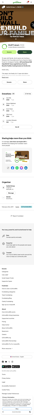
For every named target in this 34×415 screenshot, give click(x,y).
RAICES (19, 7)
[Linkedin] (25, 168)
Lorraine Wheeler (11, 120)
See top (28, 93)
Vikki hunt (9, 114)
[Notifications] (27, 2)
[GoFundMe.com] (17, 2)
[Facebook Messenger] (21, 168)
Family (17, 207)
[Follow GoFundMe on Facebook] (2, 361)
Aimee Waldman (11, 103)
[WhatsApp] (17, 168)
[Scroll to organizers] (4, 7)
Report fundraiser (18, 216)
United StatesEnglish (18, 356)
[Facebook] (12, 168)
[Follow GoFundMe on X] (9, 361)
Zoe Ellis (8, 98)
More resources (6, 348)
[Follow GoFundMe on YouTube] (6, 361)
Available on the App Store (16, 366)
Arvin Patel (9, 109)
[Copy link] (8, 168)
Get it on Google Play (6, 366)
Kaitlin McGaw (10, 186)
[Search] (2, 2)
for (14, 7)
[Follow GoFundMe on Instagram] (12, 361)
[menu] (31, 2)
